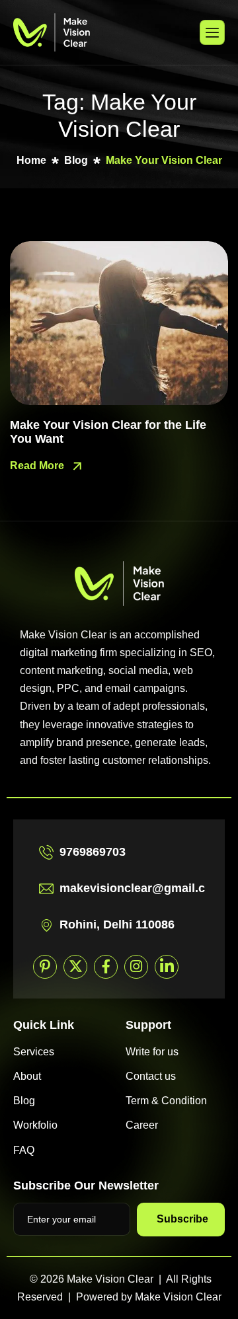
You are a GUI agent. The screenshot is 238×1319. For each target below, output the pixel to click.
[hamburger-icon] (212, 32)
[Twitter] (75, 967)
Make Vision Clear (178, 1296)
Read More (38, 465)
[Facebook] (106, 967)
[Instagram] (136, 967)
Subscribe (182, 1219)
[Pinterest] (45, 967)
